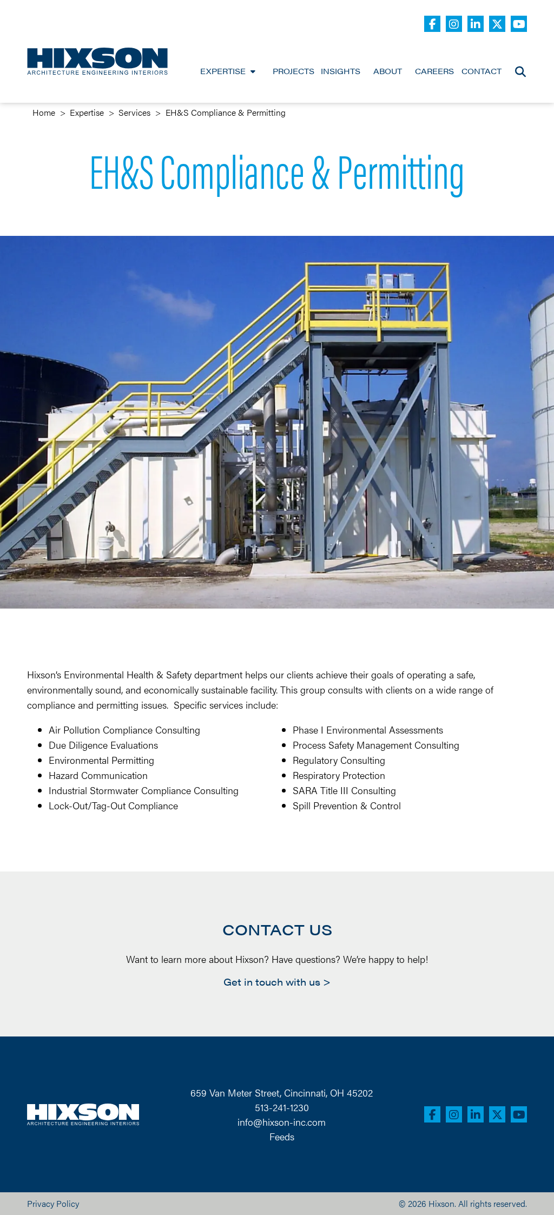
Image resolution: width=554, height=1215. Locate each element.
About (387, 71)
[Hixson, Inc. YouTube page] (519, 24)
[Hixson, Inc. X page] (497, 24)
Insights (340, 71)
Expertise (223, 71)
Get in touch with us (271, 982)
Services (134, 112)
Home (43, 112)
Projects (293, 71)
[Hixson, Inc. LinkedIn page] (475, 24)
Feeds (281, 1136)
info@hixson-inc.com (282, 1121)
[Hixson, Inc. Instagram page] (454, 24)
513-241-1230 (282, 1107)
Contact (481, 71)
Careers (434, 71)
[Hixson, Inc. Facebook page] (432, 24)
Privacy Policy (53, 1204)
